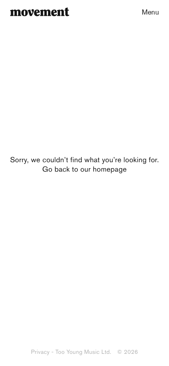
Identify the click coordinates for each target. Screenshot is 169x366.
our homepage (103, 169)
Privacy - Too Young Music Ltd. (71, 351)
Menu (150, 11)
